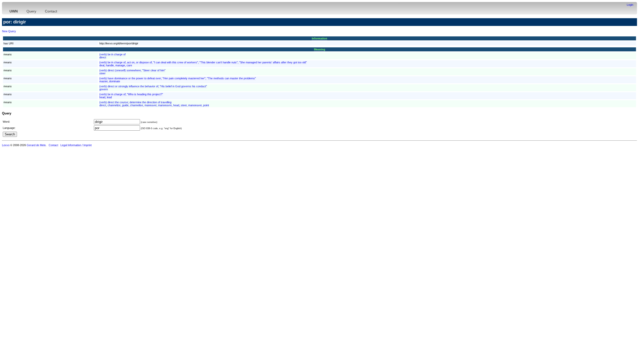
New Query (9, 31)
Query (31, 11)
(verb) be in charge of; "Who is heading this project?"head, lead (131, 96)
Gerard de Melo (36, 145)
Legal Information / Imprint (76, 145)
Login (630, 4)
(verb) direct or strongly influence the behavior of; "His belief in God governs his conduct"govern (153, 88)
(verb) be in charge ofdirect (112, 56)
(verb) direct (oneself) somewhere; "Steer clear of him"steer (132, 72)
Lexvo (5, 145)
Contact (51, 11)
